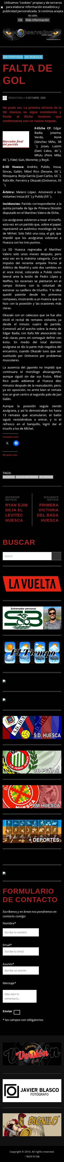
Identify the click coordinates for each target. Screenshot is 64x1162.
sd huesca (46, 477)
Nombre (9, 923)
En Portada (13, 56)
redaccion (15, 98)
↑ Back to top (32, 1156)
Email (6, 945)
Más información (37, 20)
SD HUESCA (33, 56)
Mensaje (9, 983)
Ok (20, 20)
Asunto (8, 964)
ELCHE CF (8, 477)
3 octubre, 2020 (36, 98)
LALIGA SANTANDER (27, 477)
